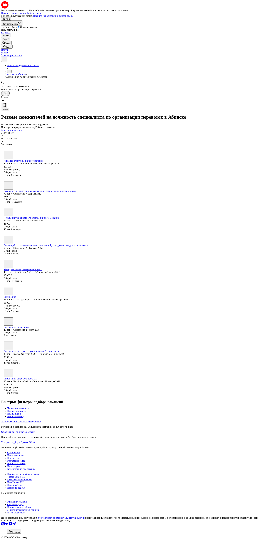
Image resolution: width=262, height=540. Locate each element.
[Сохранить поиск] (4, 105)
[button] (4, 50)
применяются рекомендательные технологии (61, 517)
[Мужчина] (8, 155)
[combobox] (15, 86)
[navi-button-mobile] (4, 59)
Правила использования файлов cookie (53, 16)
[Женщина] (8, 346)
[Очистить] (5, 93)
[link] (6, 43)
